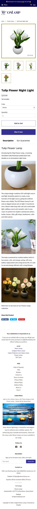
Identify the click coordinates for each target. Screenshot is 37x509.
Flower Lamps (10, 21)
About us (18, 387)
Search (18, 390)
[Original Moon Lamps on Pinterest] (21, 447)
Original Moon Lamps (20, 503)
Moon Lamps (18, 348)
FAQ (18, 370)
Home (2, 21)
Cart (34, 5)
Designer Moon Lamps (18, 351)
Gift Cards (18, 357)
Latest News (19, 396)
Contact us (18, 375)
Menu (5, 5)
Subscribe (31, 461)
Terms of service (18, 377)
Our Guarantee (23, 140)
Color (3, 104)
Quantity (4, 112)
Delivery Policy (18, 385)
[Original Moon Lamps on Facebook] (16, 447)
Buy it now (18, 132)
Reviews (18, 372)
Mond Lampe (18, 489)
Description (8, 140)
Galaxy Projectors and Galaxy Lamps (18, 353)
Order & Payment (18, 367)
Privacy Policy (18, 380)
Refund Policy (19, 382)
